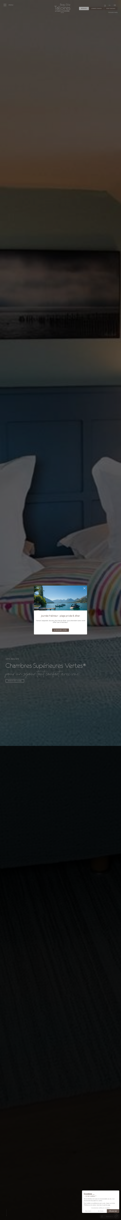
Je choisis (100, 1211)
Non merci (88, 1211)
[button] (116, 1216)
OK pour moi (113, 1211)
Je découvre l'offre (60, 630)
